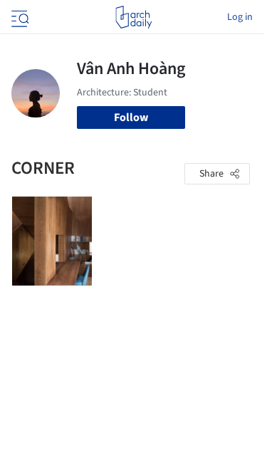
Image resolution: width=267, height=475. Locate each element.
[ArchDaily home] (133, 17)
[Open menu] (18, 17)
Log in (240, 17)
